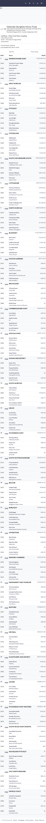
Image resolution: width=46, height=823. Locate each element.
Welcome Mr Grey (14, 365)
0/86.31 (43, 776)
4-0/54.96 (42, 123)
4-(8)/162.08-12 (40, 208)
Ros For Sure (12, 115)
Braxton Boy (12, 798)
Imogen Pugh (13, 487)
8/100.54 (42, 786)
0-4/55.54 (42, 217)
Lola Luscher (12, 577)
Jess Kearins (12, 691)
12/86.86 (42, 537)
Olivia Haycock (13, 642)
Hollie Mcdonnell (14, 242)
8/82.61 (43, 512)
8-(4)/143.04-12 (40, 158)
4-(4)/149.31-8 (41, 133)
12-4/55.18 (42, 222)
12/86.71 (42, 517)
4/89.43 (43, 477)
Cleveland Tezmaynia (15, 783)
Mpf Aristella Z (13, 280)
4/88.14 (43, 442)
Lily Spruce (12, 393)
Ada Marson (12, 263)
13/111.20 (42, 612)
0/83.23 (43, 353)
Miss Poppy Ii (13, 345)
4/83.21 (43, 343)
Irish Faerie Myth (14, 549)
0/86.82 (43, 617)
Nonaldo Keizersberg (15, 405)
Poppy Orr (12, 442)
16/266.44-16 (41, 582)
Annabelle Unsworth (15, 731)
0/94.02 (43, 437)
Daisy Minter (13, 353)
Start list (11, 52)
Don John (12, 400)
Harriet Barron (13, 781)
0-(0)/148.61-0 (41, 58)
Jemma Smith (13, 746)
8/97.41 (43, 666)
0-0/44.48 (42, 93)
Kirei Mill (11, 454)
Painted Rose (13, 668)
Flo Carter (12, 178)
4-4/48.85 (42, 198)
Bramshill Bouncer (14, 145)
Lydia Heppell (13, 622)
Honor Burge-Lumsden (15, 756)
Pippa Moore (13, 153)
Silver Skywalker (13, 65)
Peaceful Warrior (14, 723)
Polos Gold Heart (14, 155)
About (15, 820)
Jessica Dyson (13, 293)
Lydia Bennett (13, 252)
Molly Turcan (13, 198)
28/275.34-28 (41, 657)
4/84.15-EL (42, 173)
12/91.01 (42, 711)
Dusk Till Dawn (13, 219)
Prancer (11, 738)
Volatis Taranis (13, 325)
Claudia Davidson (14, 212)
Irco (10, 639)
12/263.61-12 (41, 383)
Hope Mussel (13, 492)
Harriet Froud (13, 378)
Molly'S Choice (13, 380)
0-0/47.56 (42, 247)
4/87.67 (43, 676)
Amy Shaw (12, 423)
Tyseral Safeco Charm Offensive (18, 305)
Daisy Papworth (13, 227)
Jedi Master (12, 150)
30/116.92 (42, 736)
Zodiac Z (11, 80)
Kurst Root (12, 604)
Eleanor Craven (13, 647)
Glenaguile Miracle (14, 375)
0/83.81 (43, 527)
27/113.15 (42, 696)
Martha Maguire (14, 562)
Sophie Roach (13, 323)
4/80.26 (43, 328)
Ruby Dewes (12, 537)
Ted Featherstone (14, 602)
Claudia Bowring (14, 612)
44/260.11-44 (41, 706)
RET (44, 746)
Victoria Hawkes (14, 587)
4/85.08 (43, 637)
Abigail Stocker (13, 502)
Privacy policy (29, 820)
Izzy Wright (12, 118)
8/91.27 (43, 363)
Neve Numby (13, 741)
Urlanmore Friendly (15, 270)
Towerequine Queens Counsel (17, 529)
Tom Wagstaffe (13, 148)
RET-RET (42, 103)
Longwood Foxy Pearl (15, 673)
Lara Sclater (12, 313)
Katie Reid (12, 811)
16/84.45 (42, 701)
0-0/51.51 (42, 63)
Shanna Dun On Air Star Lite (17, 275)
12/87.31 (42, 577)
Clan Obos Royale (14, 395)
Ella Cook (12, 98)
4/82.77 (43, 756)
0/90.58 (43, 502)
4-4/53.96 (42, 242)
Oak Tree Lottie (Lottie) (15, 748)
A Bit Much (12, 120)
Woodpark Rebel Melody (16, 644)
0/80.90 (43, 368)
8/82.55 (43, 716)
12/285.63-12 (41, 482)
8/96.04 (43, 652)
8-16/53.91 (42, 237)
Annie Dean (12, 413)
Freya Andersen (13, 462)
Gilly (10, 733)
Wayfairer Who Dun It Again (17, 514)
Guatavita (12, 295)
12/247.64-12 (41, 308)
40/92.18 (42, 567)
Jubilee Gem (12, 214)
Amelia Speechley (14, 373)
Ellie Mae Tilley (13, 542)
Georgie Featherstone (15, 592)
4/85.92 (43, 288)
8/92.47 (43, 642)
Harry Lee (12, 527)
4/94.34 (43, 418)
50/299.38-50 (41, 726)
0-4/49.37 (42, 138)
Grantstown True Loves (15, 195)
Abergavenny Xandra (15, 479)
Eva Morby (12, 766)
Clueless (11, 619)
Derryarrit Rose (13, 474)
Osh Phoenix (12, 494)
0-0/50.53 (42, 193)
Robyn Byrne (13, 661)
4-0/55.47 (42, 68)
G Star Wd (12, 290)
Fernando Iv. (12, 698)
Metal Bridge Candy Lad (16, 300)
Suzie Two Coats (13, 579)
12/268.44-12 (41, 433)
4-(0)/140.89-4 (41, 83)
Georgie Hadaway (14, 123)
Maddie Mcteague (14, 168)
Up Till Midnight (13, 574)
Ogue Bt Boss (13, 140)
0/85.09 (43, 388)
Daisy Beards (13, 68)
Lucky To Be (12, 100)
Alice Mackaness (14, 128)
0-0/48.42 (42, 73)
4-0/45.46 (42, 178)
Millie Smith (12, 138)
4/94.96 (43, 497)
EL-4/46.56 (42, 203)
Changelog (21, 820)
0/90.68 (43, 268)
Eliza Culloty (12, 193)
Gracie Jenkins (13, 637)
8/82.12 (43, 522)
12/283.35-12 (41, 457)
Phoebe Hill (12, 806)
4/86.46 (43, 572)
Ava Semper (12, 567)
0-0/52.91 (42, 227)
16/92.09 (42, 741)
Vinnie (11, 808)
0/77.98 (43, 298)
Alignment (12, 544)
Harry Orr (12, 447)
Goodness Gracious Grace (16, 654)
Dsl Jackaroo (12, 390)
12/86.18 (42, 602)
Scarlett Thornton (14, 716)
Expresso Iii (12, 75)
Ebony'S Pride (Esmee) (15, 743)
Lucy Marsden (13, 418)
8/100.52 (42, 467)
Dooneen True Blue (14, 524)
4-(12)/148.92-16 (40, 232)
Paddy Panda (13, 713)
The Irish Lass (13, 254)
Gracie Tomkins (13, 552)
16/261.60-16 (41, 557)
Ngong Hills (12, 315)
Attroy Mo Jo (13, 589)
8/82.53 (43, 278)
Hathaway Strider (14, 439)
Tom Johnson (13, 676)
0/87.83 (43, 562)
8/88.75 (43, 403)
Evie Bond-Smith (14, 93)
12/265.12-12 (41, 408)
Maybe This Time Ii (14, 449)
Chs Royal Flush (13, 554)
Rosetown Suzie (13, 205)
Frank (10, 803)
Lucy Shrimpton (13, 328)
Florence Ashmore (14, 188)
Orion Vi (11, 70)
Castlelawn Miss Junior (15, 165)
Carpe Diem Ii (13, 200)
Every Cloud (12, 778)
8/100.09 (42, 487)
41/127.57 (42, 492)
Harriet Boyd (13, 547)
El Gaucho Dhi (13, 599)
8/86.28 (43, 447)
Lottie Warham (13, 467)
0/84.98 (43, 766)
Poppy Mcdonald (14, 398)
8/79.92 (43, 293)
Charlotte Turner (14, 776)
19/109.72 (42, 671)
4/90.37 (43, 731)
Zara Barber (12, 348)
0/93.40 (43, 472)
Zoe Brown (12, 721)
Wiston (11, 420)
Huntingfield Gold (14, 519)
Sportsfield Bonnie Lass (15, 569)
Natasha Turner (13, 163)
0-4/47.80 (42, 118)
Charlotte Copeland (15, 796)
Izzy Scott (12, 801)
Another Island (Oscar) (15, 355)
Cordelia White (13, 247)
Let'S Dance (12, 624)
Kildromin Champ (14, 350)
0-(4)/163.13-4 (41, 108)
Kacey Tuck (12, 363)
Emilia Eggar (12, 512)
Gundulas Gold (13, 813)
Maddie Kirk (12, 143)
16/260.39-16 (41, 532)
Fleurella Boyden (14, 652)
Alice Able (12, 572)
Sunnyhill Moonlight (15, 95)
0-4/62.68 (42, 128)
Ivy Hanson (12, 671)
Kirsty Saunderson (14, 103)
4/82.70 (43, 552)
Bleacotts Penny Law (15, 629)
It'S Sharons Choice (14, 430)
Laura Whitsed (13, 627)
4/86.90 (43, 378)
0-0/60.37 (42, 113)
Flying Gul (12, 539)
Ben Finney (12, 237)
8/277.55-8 (42, 258)
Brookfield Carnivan (15, 718)
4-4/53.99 (42, 212)
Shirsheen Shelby (14, 244)
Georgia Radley (13, 522)
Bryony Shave (13, 338)
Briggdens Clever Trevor (16, 504)
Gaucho (11, 239)
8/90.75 (43, 338)
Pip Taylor (12, 268)
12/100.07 (42, 462)
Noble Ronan (13, 130)
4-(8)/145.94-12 (40, 183)
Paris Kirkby (12, 298)
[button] (42, 3)
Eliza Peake (12, 222)
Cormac (11, 693)
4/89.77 (43, 398)
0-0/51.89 (42, 153)
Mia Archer (12, 343)
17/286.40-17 (41, 607)
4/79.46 (43, 323)
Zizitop (11, 499)
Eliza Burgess (13, 786)
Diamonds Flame (14, 564)
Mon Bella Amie (13, 370)
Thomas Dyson (13, 288)
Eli (9, 320)
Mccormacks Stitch (14, 788)
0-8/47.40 (42, 252)
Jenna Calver (12, 273)
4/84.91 (43, 263)
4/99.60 (43, 796)
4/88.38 (43, 622)
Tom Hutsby (12, 78)
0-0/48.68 (42, 78)
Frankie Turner (13, 696)
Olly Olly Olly (13, 105)
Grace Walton (13, 617)
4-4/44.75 (42, 143)
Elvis (10, 170)
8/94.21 (43, 348)
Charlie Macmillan (14, 217)
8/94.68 (43, 592)
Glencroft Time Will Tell (16, 425)
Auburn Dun (12, 180)
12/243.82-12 (41, 283)
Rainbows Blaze (13, 688)
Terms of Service (39, 820)
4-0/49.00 (42, 98)
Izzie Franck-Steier (14, 73)
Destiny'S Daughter (14, 229)
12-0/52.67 (42, 148)
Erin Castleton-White (15, 403)
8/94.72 (43, 318)
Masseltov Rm (13, 763)
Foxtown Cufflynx (14, 594)
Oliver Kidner (13, 388)
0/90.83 (43, 542)
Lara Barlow (12, 761)
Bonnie (11, 444)
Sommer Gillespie (14, 173)
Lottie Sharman (13, 517)
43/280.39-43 (41, 681)
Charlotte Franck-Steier (16, 63)
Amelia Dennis (13, 472)
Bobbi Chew (12, 303)
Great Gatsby (13, 415)
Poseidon (11, 614)
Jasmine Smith (13, 452)
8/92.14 (43, 647)
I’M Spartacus (13, 649)
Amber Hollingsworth (15, 203)
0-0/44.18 (42, 163)
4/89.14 (43, 428)
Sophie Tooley (13, 318)
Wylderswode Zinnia (15, 190)
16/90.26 (42, 661)
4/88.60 (43, 423)
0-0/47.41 (42, 88)
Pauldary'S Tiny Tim (14, 175)
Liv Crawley (12, 686)
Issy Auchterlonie (14, 666)
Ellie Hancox (12, 477)
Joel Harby (12, 701)
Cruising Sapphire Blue (15, 678)
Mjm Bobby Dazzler (15, 90)
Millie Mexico (13, 340)
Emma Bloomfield (14, 711)
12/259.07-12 (41, 358)
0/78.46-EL (42, 188)
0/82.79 (43, 686)
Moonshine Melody (14, 489)
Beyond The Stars (14, 224)
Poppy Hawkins (13, 368)
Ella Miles (11, 113)
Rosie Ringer (12, 88)
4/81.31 (43, 806)
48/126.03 (42, 691)
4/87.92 (43, 313)
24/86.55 (42, 721)
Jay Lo (11, 703)
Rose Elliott (12, 736)
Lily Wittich (12, 597)
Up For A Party (13, 265)
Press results (34, 52)
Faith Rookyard (13, 278)
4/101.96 (42, 273)
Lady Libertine (13, 464)
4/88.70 (43, 597)
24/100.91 (42, 393)
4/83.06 (43, 587)
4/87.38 (43, 413)
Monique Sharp (13, 437)
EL (44, 303)
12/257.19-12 (41, 333)
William (11, 758)
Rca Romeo (12, 330)
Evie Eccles (12, 428)
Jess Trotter (12, 497)
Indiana (11, 469)
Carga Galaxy (13, 768)
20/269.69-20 (41, 632)
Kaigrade (11, 249)
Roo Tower (12, 125)
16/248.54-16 (41, 507)
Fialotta (11, 663)
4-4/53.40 (42, 168)
